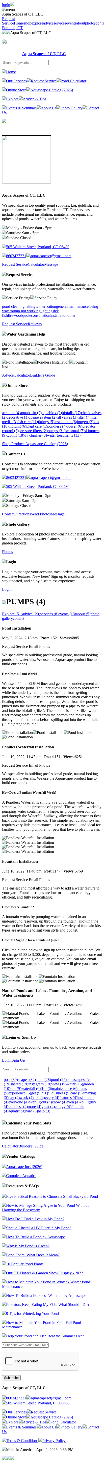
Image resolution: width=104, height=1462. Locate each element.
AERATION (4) (11, 413)
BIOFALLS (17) (71, 413)
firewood (15, 315)
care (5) (76, 1093)
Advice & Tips (34, 99)
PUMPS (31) (56, 431)
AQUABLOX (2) (52, 413)
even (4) (73, 1102)
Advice (8, 375)
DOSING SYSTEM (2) (43, 417)
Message (51, 264)
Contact (8, 514)
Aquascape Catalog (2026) (51, 90)
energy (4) (63, 1106)
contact (18, 618)
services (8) (49, 614)
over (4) (35, 1102)
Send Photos (41, 514)
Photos (7, 551)
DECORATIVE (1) (18, 417)
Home (19, 23)
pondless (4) (18, 1106)
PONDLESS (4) (57, 426)
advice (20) (31, 614)
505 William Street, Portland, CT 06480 (37, 247)
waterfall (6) (31, 1088)
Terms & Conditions (22, 1440)
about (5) (83, 614)
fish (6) (46, 1088)
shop (27, 23)
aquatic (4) (16, 1111)
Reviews (35, 324)
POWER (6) (74, 426)
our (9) (15, 1088)
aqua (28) (43, 1079)
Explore (12, 99)
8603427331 (16, 256)
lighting (46, 311)
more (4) (34, 1106)
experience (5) (19, 1093)
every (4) (52, 1097)
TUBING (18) (15, 435)
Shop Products (13, 444)
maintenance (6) (64, 1088)
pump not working (25, 311)
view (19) (59, 1084)
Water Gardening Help (25, 334)
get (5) (36, 1093)
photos (90, 23)
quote (26, 315)
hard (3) (31, 1111)
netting (29, 306)
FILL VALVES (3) (67, 417)
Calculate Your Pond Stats (28, 1123)
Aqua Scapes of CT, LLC (30, 33)
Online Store (16, 90)
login (6, 5)
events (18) (67, 614)
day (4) (14, 1097)
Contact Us (15, 454)
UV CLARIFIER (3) (35, 435)
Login (11, 562)
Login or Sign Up (21, 1037)
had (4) (39, 1097)
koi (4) (85, 1102)
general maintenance (72, 306)
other (71, 315)
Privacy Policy (54, 1440)
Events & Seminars (21, 108)
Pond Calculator (73, 81)
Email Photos (39, 646)
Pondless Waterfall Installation (28, 747)
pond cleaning (13, 306)
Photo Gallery (71, 108)
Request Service (8, 21)
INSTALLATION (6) (65, 422)
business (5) (60, 1093)
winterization (45, 306)
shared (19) (19, 1084)
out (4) (46, 1102)
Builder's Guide (42, 375)
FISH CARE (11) (27, 422)
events (71, 23)
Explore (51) (12, 614)
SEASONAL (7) (74, 431)
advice (48, 23)
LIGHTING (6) (17, 426)
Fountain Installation (20, 861)
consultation (40, 315)
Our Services (16, 81)
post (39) (11, 1079)
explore (37, 23)
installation (58, 315)
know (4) (59, 1102)
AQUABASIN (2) (31, 413)
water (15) (75, 1084)
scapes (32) (27, 1079)
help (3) (44, 1111)
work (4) (27, 1097)
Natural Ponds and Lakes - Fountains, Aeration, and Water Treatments (47, 993)
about (80, 23)
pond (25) (59, 1079)
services (60, 23)
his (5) (46, 1093)
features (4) (68, 1097)
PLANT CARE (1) (36, 426)
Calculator (36, 264)
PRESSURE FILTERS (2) (33, 431)
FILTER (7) (83, 417)
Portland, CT (12, 28)
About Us (48, 108)
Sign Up (18, 1060)
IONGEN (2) (85, 422)
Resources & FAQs (22, 1186)
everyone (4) (18, 1102)
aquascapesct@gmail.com (50, 256)
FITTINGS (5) (46, 422)
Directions (22, 514)
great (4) (48, 1106)
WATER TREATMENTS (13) (64, 435)
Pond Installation (16, 628)
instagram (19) (39, 1084)
